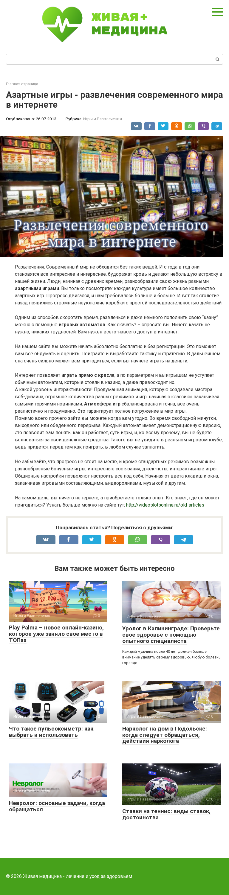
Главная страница (22, 84)
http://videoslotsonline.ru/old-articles (165, 505)
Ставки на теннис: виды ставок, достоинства (166, 814)
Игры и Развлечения (102, 118)
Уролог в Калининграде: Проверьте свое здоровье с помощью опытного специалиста (171, 634)
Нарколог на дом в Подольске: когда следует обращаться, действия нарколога (164, 735)
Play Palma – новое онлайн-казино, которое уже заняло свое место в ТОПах (56, 634)
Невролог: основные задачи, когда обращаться (57, 806)
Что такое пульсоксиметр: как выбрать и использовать (51, 731)
